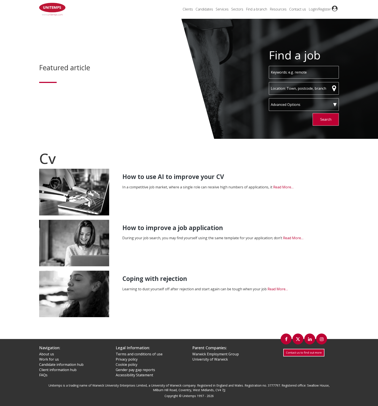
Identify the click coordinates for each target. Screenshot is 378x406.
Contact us (297, 9)
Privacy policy (127, 359)
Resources (278, 9)
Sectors (237, 9)
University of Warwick (210, 359)
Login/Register (320, 9)
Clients (188, 9)
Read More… (283, 187)
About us (46, 354)
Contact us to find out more (304, 352)
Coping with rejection (154, 278)
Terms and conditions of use (139, 354)
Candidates (204, 9)
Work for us (49, 359)
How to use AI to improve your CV (173, 176)
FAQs (43, 375)
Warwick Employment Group (215, 354)
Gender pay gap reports (135, 369)
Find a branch (256, 9)
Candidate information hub (61, 364)
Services (222, 9)
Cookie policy (126, 364)
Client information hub (58, 369)
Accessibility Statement (134, 375)
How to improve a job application (172, 228)
